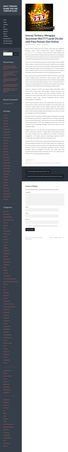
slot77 (4, 440)
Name (27, 207)
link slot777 (5, 239)
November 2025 (6, 132)
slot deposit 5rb (6, 320)
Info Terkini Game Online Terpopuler (10, 8)
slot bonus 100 (6, 301)
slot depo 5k (6, 315)
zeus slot (5, 362)
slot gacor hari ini (7, 326)
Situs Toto (5, 284)
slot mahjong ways (7, 334)
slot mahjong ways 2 (7, 337)
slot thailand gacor (7, 437)
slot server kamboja (7, 343)
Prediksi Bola (6, 264)
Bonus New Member (7, 217)
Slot (4, 27)
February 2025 (6, 157)
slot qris (5, 340)
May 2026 (5, 120)
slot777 (5, 346)
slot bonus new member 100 (9, 306)
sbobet (4, 267)
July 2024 (5, 176)
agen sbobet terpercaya (8, 427)
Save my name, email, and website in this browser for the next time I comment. (42, 225)
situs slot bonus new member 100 (10, 281)
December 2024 (6, 162)
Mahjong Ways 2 (7, 38)
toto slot (5, 357)
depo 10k (5, 373)
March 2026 (6, 126)
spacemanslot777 (57, 162)
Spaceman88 (6, 354)
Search (5, 51)
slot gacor (5, 323)
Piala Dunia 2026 (7, 261)
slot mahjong (6, 387)
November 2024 (6, 165)
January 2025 (6, 160)
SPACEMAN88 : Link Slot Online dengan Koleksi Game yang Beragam (10, 90)
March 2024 (6, 188)
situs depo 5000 (6, 275)
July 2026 (5, 115)
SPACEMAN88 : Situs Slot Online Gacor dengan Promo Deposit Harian (10, 80)
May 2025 (5, 148)
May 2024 (5, 182)
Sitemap (5, 29)
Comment (28, 192)
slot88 (4, 413)
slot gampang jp (6, 329)
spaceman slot (6, 351)
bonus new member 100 (8, 219)
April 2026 (5, 123)
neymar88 (5, 256)
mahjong (5, 245)
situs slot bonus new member (9, 278)
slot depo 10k (6, 309)
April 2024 (5, 185)
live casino (5, 242)
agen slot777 (6, 211)
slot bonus (5, 298)
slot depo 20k (6, 312)
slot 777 (5, 289)
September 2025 (7, 137)
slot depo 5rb (6, 317)
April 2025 (5, 151)
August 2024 (6, 174)
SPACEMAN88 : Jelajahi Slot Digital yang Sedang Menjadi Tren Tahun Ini (10, 68)
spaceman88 (6, 392)
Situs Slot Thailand (7, 43)
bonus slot (5, 222)
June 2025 (5, 146)
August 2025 (6, 140)
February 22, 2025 (30, 44)
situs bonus (5, 273)
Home (4, 19)
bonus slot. (5, 225)
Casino (5, 22)
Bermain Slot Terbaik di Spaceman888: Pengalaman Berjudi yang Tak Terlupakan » (45, 176)
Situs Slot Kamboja (7, 41)
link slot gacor (6, 432)
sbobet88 (5, 270)
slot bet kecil (6, 295)
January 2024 (6, 191)
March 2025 (6, 154)
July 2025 (5, 143)
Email (27, 213)
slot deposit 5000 (7, 370)
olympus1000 (6, 259)
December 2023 (6, 193)
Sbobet (5, 34)
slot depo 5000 (6, 435)
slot (4, 410)
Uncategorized (6, 360)
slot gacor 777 (6, 381)
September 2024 (7, 171)
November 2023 (6, 196)
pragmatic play (6, 384)
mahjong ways (6, 250)
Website (27, 219)
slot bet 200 (6, 292)
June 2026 (5, 118)
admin (38, 44)
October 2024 (6, 168)
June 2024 (5, 179)
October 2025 (6, 134)
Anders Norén (58, 237)
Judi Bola (5, 24)
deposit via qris (6, 233)
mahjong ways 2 (6, 253)
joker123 (5, 31)
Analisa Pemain (6, 214)
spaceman (5, 348)
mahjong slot (6, 247)
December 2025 (6, 129)
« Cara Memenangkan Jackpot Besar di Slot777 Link (38, 171)
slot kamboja (6, 332)
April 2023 (5, 199)
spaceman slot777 (49, 162)
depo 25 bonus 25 (7, 231)
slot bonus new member (8, 303)
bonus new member (7, 376)
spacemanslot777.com (31, 52)
